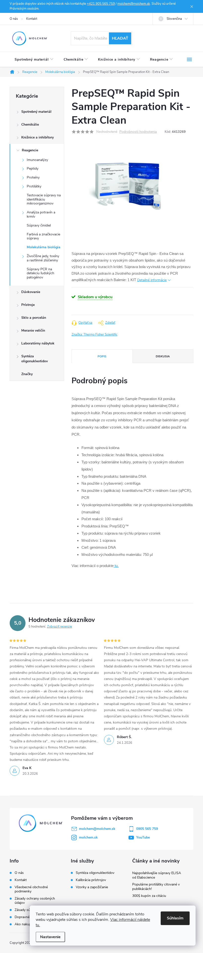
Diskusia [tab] (163, 356)
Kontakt (31, 19)
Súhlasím (175, 918)
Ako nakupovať (26, 924)
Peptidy (32, 168)
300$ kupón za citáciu (149, 895)
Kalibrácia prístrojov (91, 880)
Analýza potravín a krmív (41, 214)
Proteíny (33, 177)
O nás (14, 19)
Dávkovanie (30, 292)
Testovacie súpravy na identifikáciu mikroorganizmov (44, 199)
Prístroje (28, 304)
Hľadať (120, 38)
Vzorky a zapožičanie (92, 887)
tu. (116, 566)
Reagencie (30, 150)
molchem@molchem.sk (133, 3)
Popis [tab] (102, 356)
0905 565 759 (147, 828)
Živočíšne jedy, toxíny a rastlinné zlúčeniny (43, 258)
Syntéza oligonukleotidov (34, 358)
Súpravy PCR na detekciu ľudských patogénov (40, 273)
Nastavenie (50, 937)
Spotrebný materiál (36, 111)
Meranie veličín (33, 330)
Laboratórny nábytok (37, 343)
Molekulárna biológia (43, 247)
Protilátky (34, 186)
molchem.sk (88, 837)
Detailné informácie (152, 280)
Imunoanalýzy (37, 160)
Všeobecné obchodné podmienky (31, 889)
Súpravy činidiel (39, 225)
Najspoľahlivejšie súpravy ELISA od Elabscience (156, 875)
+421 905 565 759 (101, 3)
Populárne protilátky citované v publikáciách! (156, 886)
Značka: (94, 334)
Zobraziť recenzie (59, 626)
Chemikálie (30, 124)
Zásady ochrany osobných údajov (35, 900)
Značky (27, 374)
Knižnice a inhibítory (37, 137)
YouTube (143, 837)
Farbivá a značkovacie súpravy (43, 236)
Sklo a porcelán (33, 317)
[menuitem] (34, 59)
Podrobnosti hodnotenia (138, 132)
